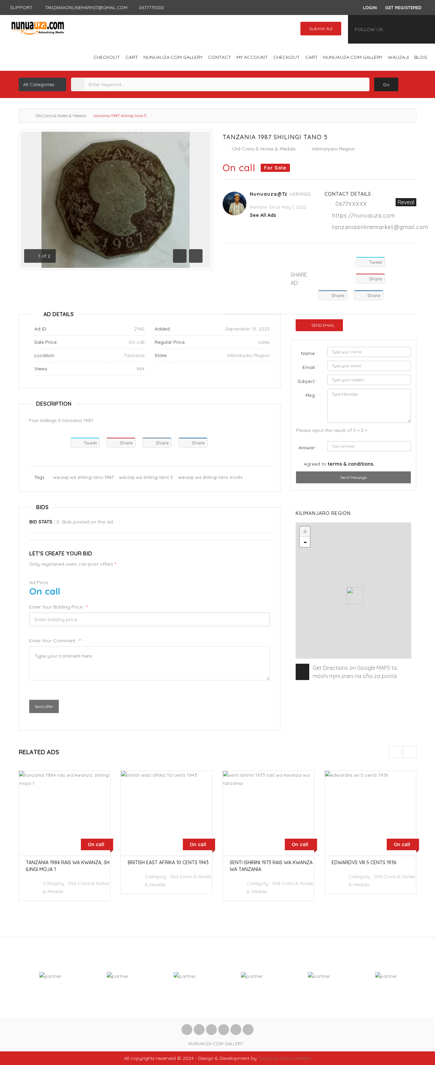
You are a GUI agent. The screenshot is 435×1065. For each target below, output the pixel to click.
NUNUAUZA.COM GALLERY (173, 57)
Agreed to (339, 464)
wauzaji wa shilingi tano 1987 (83, 477)
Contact (219, 57)
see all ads (263, 215)
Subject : (307, 381)
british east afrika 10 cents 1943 (168, 862)
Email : (309, 367)
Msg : (311, 395)
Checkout (106, 57)
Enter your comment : (55, 641)
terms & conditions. (351, 464)
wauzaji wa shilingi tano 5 (146, 477)
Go (386, 84)
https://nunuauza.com (363, 215)
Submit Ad (320, 29)
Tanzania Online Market (284, 1058)
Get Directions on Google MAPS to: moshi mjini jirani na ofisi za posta (355, 671)
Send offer (44, 706)
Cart (131, 57)
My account (252, 57)
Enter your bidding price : (58, 607)
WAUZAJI (398, 57)
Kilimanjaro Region (333, 149)
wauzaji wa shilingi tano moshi (210, 477)
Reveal (406, 202)
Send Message (353, 477)
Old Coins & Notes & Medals (61, 115)
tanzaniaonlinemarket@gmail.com (380, 227)
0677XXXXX (351, 203)
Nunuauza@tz (269, 194)
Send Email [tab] (322, 325)
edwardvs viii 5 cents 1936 (364, 862)
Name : (309, 353)
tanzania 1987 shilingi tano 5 (275, 137)
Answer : (307, 448)
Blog (420, 57)
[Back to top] (412, 1022)
